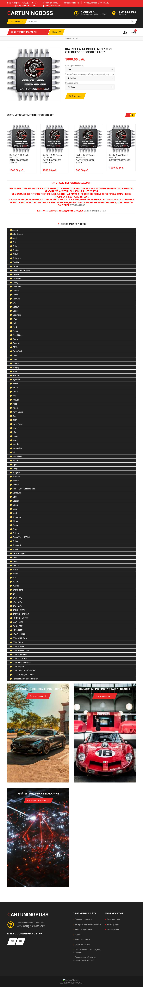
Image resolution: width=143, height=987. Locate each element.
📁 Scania (14, 501)
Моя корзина (113, 929)
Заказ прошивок (71, 3)
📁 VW (12, 577)
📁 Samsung (15, 493)
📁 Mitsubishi (15, 456)
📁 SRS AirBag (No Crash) (21, 674)
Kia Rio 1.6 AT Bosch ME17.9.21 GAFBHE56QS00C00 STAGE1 (18, 159)
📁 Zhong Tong (16, 590)
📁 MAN (13, 440)
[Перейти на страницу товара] (21, 138)
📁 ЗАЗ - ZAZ (15, 606)
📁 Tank (13, 557)
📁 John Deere (16, 412)
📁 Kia (12, 416)
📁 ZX (12, 594)
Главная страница (83, 919)
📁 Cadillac (14, 262)
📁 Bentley (14, 250)
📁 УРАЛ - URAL (17, 634)
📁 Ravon (14, 480)
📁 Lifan (13, 432)
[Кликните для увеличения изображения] (34, 74)
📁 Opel (13, 464)
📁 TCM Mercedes (18, 654)
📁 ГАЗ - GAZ (15, 602)
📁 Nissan (14, 460)
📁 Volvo (13, 569)
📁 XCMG (14, 581)
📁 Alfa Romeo (16, 234)
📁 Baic (13, 242)
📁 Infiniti (13, 383)
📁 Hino (13, 359)
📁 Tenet (13, 561)
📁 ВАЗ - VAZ (15, 598)
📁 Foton (13, 331)
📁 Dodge (14, 311)
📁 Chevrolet (15, 286)
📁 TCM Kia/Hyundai (19, 650)
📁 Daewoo (14, 298)
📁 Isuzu (13, 387)
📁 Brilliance (15, 258)
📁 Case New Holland (19, 270)
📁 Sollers (14, 533)
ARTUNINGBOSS (30, 13)
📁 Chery (13, 282)
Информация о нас (83, 929)
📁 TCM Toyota (16, 666)
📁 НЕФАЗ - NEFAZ (18, 618)
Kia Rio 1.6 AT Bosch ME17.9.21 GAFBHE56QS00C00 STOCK (85, 159)
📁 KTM (13, 420)
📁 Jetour (13, 408)
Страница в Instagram (51, 5)
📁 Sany (13, 497)
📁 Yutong (14, 586)
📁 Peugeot (14, 472)
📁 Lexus (13, 428)
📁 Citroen (14, 290)
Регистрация (113, 924)
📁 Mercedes (15, 448)
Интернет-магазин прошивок (88, 924)
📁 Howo (13, 371)
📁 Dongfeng (15, 315)
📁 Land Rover (16, 424)
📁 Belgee (14, 246)
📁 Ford (13, 327)
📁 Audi (12, 238)
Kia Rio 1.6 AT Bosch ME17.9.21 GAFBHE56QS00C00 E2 (119, 157)
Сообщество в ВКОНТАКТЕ (96, 3)
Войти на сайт (113, 919)
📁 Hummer (15, 375)
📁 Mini (12, 452)
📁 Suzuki (14, 549)
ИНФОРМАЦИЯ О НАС (95, 211)
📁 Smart (13, 529)
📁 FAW (13, 319)
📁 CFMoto (14, 274)
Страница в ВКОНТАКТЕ (24, 5)
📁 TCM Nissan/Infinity (20, 662)
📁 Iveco (13, 391)
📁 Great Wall (15, 351)
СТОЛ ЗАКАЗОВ (77, 205)
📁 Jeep (13, 404)
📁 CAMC (14, 266)
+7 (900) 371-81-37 (31, 926)
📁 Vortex (13, 573)
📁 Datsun (14, 307)
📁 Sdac (13, 509)
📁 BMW (13, 254)
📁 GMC (13, 347)
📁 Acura (13, 230)
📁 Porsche (14, 476)
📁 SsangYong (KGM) (19, 537)
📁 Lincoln (14, 436)
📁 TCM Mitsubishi (18, 658)
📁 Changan (15, 278)
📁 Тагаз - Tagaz (17, 553)
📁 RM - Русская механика (22, 489)
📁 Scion (13, 505)
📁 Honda (14, 363)
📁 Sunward (15, 545)
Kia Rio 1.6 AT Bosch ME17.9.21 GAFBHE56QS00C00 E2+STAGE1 (52, 159)
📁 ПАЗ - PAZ (15, 626)
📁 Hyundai (14, 379)
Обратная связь (50, 3)
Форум (78, 934)
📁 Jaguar (14, 400)
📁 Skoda (13, 525)
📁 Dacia (13, 294)
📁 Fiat (12, 323)
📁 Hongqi (14, 367)
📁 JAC (13, 396)
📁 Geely (13, 339)
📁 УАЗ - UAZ (15, 630)
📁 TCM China (16, 642)
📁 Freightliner (16, 335)
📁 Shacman (15, 517)
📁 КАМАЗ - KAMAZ (19, 614)
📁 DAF (13, 303)
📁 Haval (13, 355)
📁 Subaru (14, 541)
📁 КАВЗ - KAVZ (17, 610)
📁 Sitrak (13, 521)
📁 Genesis (14, 343)
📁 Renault (14, 484)
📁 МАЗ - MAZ (16, 622)
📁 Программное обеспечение (23, 679)
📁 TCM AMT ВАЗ (18, 638)
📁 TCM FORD (16, 646)
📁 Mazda (14, 444)
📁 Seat (13, 513)
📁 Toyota (14, 565)
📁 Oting (13, 468)
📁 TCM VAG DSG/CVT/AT (22, 670)
